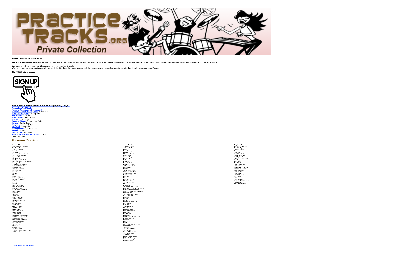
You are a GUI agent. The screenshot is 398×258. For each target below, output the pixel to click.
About (15, 245)
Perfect (15, 130)
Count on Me (17, 132)
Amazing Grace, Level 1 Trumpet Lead (27, 110)
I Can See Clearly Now (20, 114)
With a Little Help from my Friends (25, 134)
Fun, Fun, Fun (17, 125)
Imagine (15, 119)
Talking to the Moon (20, 129)
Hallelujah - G (17, 117)
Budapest (16, 127)
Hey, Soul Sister (18, 115)
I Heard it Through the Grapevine (25, 112)
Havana (15, 123)
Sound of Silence (19, 121)
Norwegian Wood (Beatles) (22, 108)
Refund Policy (21, 245)
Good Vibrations (30, 245)
